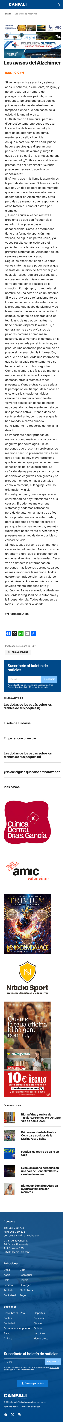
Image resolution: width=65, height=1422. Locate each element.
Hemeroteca (41, 1338)
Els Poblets (26, 1290)
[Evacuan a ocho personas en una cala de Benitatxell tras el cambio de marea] (9, 1171)
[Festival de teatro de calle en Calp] (9, 1153)
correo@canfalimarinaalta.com (22, 1235)
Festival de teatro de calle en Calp (40, 1153)
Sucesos (39, 1318)
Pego (23, 1295)
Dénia (7, 1269)
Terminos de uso (11, 1406)
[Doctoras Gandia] (27, 822)
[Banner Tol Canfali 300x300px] (27, 1072)
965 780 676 (17, 1231)
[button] (6, 4)
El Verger (25, 1285)
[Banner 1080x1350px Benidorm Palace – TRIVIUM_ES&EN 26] (27, 923)
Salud (7, 1333)
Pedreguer (26, 1274)
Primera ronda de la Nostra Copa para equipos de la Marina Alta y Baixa (38, 1135)
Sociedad (9, 1323)
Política (8, 1318)
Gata (22, 1269)
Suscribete (49, 679)
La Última (39, 1333)
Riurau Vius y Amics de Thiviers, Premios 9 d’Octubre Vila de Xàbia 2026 (41, 1117)
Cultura (8, 1338)
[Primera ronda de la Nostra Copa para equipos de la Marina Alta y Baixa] (9, 1135)
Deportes (39, 1313)
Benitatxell (10, 1295)
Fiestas (38, 1323)
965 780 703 (16, 1227)
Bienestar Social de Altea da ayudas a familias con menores (39, 1189)
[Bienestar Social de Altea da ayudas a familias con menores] (9, 1189)
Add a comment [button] (20, 652)
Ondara (24, 1280)
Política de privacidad (17, 687)
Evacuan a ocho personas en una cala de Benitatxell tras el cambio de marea (40, 1171)
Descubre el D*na (14, 1313)
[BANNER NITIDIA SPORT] (27, 977)
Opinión (38, 1328)
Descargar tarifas (34, 1383)
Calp (6, 1280)
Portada (7, 14)
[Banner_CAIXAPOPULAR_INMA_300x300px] (27, 1025)
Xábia (7, 1274)
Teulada (8, 1290)
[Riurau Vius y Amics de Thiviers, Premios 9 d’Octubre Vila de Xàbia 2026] (9, 1117)
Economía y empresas (17, 1328)
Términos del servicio (38, 687)
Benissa (8, 1285)
